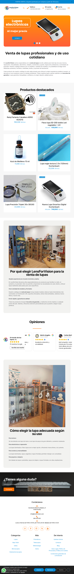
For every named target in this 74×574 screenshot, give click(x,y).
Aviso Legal (55, 549)
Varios (37, 549)
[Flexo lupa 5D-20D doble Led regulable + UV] (54, 109)
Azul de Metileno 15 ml (20, 161)
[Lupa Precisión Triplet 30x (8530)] (20, 191)
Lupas (16, 539)
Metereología (37, 545)
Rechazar (50, 570)
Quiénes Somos (58, 539)
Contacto (58, 542)
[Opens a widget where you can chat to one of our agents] (67, 571)
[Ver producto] (33, 99)
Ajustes (61, 570)
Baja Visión (16, 542)
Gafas (15, 545)
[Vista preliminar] (33, 107)
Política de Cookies (62, 550)
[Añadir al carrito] (33, 95)
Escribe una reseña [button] (18, 348)
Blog (58, 545)
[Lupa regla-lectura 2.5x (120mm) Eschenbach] (54, 150)
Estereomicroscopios (16, 552)
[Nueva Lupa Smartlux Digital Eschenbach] (54, 191)
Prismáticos (37, 539)
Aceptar (39, 570)
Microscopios (16, 549)
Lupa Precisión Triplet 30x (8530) (19, 204)
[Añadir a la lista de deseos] (33, 103)
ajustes (23, 572)
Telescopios (36, 542)
